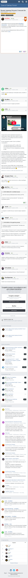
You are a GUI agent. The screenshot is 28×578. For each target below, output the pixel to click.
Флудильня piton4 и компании (11, 366)
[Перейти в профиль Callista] (2, 89)
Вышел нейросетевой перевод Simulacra (13, 335)
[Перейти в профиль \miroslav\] (6, 556)
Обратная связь (14, 574)
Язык (5, 573)
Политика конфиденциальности (15, 573)
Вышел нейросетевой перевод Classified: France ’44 (15, 328)
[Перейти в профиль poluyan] (3, 480)
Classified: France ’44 (9, 491)
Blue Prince (7, 409)
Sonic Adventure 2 (10, 388)
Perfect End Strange (8, 508)
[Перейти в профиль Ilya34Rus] (3, 409)
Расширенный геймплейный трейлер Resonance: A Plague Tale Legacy (15, 479)
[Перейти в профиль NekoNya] (3, 525)
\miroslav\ (10, 555)
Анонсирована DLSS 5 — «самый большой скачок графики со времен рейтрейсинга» (12, 360)
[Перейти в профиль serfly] (3, 532)
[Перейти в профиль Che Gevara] (3, 422)
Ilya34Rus (10, 410)
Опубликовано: (11, 19)
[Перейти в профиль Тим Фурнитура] (2, 278)
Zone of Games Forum (9, 5)
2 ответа (9, 528)
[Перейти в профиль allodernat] (3, 445)
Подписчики (12, 315)
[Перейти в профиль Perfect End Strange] (3, 509)
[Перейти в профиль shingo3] (2, 218)
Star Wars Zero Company (10, 353)
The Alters (7, 485)
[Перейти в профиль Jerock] (2, 207)
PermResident (11, 368)
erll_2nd (9, 459)
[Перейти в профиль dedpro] (2, 242)
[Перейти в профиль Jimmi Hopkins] (3, 517)
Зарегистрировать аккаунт (14, 301)
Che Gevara (10, 423)
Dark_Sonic (10, 378)
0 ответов (10, 520)
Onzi (11, 524)
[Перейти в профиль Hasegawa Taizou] (2, 176)
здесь (9, 31)
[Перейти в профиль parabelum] (3, 453)
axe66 (5, 500)
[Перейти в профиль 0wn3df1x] (3, 400)
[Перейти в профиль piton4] (6, 553)
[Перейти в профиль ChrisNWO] (3, 434)
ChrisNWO (10, 434)
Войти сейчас (14, 310)
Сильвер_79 (10, 548)
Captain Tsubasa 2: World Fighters (12, 458)
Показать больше (14, 562)
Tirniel (9, 545)
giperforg (14, 222)
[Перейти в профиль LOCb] (2, 109)
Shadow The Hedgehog (11, 377)
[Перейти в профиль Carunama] (2, 253)
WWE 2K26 (7, 433)
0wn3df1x (10, 400)
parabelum (10, 454)
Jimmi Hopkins (7, 516)
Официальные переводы (12, 399)
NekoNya (6, 524)
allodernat (10, 445)
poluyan (9, 481)
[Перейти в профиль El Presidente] (2, 268)
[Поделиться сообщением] (23, 19)
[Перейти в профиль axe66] (3, 501)
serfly (5, 531)
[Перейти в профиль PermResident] (3, 367)
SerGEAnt (6, 12)
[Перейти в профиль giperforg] (2, 187)
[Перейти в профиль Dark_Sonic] (3, 378)
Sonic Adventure (10, 394)
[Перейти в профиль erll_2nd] (3, 459)
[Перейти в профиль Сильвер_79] (6, 549)
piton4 (9, 552)
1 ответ (10, 505)
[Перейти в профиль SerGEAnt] (2, 19)
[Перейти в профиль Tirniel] (6, 546)
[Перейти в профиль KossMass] (2, 100)
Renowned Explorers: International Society (13, 421)
